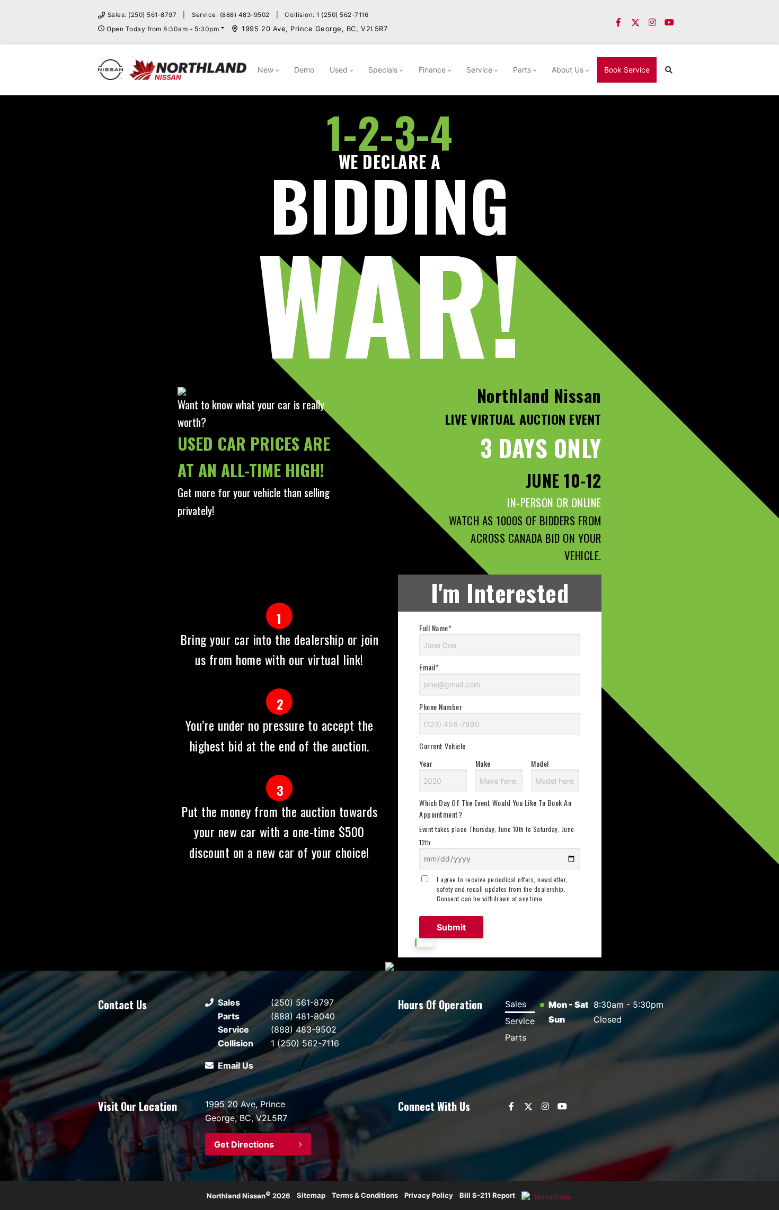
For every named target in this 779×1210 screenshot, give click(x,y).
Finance (432, 69)
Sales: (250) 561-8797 (142, 15)
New (265, 69)
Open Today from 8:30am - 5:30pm (163, 29)
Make (483, 763)
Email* (429, 667)
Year (425, 763)
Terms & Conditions (365, 1195)
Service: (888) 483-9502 (231, 15)
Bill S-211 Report (487, 1195)
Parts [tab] (515, 1037)
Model (540, 763)
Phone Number (440, 706)
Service (479, 69)
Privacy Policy (428, 1195)
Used (339, 69)
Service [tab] (520, 1021)
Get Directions (244, 1144)
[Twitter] (635, 22)
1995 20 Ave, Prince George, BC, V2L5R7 (314, 28)
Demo (304, 69)
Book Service (627, 69)
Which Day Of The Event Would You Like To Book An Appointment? (496, 822)
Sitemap (311, 1195)
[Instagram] (652, 22)
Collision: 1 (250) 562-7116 (326, 15)
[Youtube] (669, 22)
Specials (382, 69)
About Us (567, 69)
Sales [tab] (515, 1004)
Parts (522, 69)
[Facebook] (618, 22)
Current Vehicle (442, 745)
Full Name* (435, 627)
